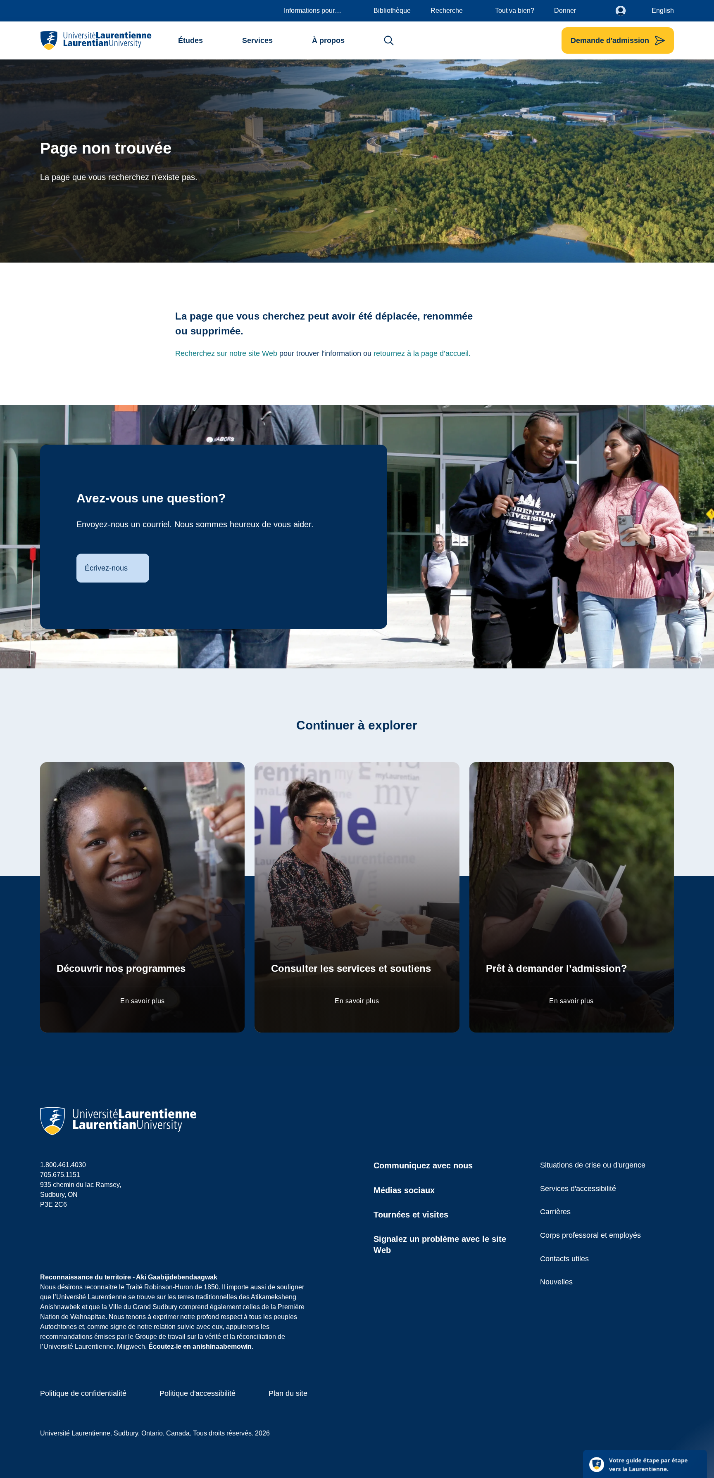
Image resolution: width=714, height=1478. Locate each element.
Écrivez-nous (106, 568)
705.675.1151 (60, 1174)
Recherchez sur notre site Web (226, 353)
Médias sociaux (404, 1190)
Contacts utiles (564, 1259)
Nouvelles (556, 1282)
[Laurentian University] (95, 40)
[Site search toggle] (389, 40)
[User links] (627, 11)
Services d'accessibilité (578, 1188)
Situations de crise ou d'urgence (592, 1165)
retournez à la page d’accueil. (422, 353)
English (663, 10)
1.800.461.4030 (63, 1164)
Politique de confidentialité (83, 1393)
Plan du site (288, 1393)
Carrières (555, 1212)
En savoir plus (142, 1000)
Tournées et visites (411, 1214)
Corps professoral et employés (590, 1235)
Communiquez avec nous (423, 1165)
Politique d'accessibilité (197, 1393)
